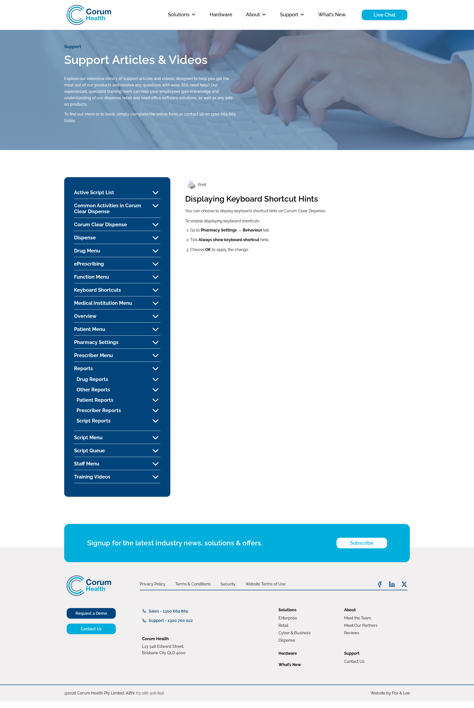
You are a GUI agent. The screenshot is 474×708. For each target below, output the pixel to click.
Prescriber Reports (99, 410)
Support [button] (289, 15)
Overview (85, 316)
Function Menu (91, 277)
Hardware (221, 15)
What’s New (332, 15)
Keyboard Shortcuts (97, 290)
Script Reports (94, 421)
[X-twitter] (404, 584)
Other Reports (93, 390)
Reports (83, 368)
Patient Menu (89, 329)
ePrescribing (89, 264)
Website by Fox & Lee (390, 693)
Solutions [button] (179, 15)
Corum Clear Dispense (100, 225)
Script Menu (88, 437)
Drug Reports (92, 379)
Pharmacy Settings (96, 342)
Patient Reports (95, 400)
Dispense (85, 238)
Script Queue (89, 451)
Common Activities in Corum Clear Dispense (107, 208)
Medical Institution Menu (103, 303)
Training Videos (92, 477)
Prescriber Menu (93, 355)
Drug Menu (87, 251)
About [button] (253, 15)
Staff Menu (86, 464)
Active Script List (94, 192)
